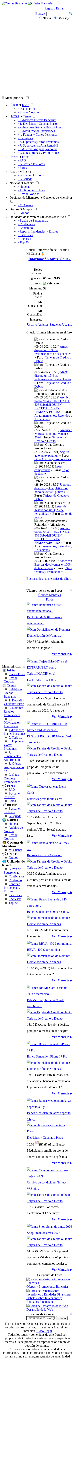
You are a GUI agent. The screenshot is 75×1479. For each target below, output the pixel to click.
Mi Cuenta (15, 850)
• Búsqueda (25, 179)
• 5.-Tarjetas (25, 138)
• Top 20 (23, 242)
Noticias (14, 823)
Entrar (60, 8)
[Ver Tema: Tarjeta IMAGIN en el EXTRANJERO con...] (49, 667)
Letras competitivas (48, 468)
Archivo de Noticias (13, 829)
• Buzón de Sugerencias (33, 220)
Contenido (15, 880)
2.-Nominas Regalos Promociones (13, 711)
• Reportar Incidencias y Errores (38, 231)
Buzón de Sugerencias (12, 870)
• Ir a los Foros (27, 108)
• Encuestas (25, 238)
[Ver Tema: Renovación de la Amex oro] (49, 849)
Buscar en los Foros (12, 795)
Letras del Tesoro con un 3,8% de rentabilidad (50, 510)
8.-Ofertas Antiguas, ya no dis (14, 767)
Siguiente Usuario (61, 324)
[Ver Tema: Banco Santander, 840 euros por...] (49, 905)
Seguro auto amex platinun (51, 453)
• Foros (22, 167)
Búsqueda (15, 816)
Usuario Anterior (37, 324)
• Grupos (23, 213)
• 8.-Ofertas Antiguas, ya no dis (37, 149)
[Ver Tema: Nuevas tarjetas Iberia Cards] (49, 792)
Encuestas (15, 899)
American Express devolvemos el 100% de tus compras (53, 564)
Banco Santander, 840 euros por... (48, 911)
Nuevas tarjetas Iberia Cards (44, 799)
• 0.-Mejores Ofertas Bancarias (37, 120)
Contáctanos (16, 876)
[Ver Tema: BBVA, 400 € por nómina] (49, 943)
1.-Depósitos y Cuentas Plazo (14, 702)
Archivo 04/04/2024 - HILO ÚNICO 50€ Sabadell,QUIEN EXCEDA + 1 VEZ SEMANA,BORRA (52, 405)
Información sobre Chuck (49, 259)
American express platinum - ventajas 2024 (53, 433)
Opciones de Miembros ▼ (26, 197)
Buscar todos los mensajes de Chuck (49, 578)
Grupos (13, 857)
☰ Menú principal (13, 98)
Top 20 (13, 903)
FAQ (12, 789)
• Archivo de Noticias (31, 190)
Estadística (15, 895)
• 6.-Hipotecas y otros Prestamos (38, 142)
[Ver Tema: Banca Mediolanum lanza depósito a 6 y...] (49, 1107)
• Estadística (25, 235)
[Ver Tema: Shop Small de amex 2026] (49, 1226)
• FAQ (22, 160)
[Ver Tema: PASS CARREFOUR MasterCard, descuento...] (49, 730)
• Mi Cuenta (25, 205)
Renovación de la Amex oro (44, 855)
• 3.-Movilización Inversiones (36, 131)
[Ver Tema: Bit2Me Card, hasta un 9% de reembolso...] (49, 994)
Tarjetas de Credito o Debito (50, 439)
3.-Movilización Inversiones (12, 722)
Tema (47, 18)
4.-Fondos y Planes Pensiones (14, 731)
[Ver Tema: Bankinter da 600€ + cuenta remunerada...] (49, 611)
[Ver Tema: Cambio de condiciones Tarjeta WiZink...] (49, 1176)
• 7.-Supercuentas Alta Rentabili (38, 145)
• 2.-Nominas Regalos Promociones (40, 127)
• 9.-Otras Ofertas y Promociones (38, 152)
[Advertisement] (37, 58)
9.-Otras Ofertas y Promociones (12, 778)
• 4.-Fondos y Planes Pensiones (37, 134)
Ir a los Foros (17, 674)
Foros (14, 156)
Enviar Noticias (10, 679)
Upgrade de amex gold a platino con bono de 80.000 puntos (52, 488)
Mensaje (64, 18)
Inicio (14, 104)
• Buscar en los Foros (31, 164)
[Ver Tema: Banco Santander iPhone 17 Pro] (49, 1050)
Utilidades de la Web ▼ (25, 217)
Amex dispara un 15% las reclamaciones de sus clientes (52, 350)
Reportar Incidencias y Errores (12, 887)
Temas (15, 116)
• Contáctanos (26, 224)
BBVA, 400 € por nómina (43, 949)
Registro (50, 8)
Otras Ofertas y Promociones (52, 459)
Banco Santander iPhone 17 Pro (47, 1056)
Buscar (40, 13)
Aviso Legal (44, 1331)
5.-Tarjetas (15, 737)
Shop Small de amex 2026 (43, 1233)
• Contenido (25, 228)
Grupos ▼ (16, 209)
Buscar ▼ (16, 171)
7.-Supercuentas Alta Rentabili (12, 756)
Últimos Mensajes (49, 595)
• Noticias (24, 186)
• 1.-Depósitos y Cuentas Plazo (37, 123)
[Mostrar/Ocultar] (24, 667)
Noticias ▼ (17, 183)
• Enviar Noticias (28, 112)
